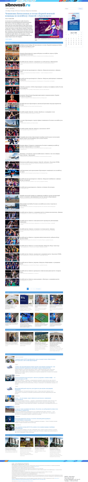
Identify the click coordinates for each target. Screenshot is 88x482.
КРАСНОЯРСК (12, 0)
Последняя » (38, 288)
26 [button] (71, 44)
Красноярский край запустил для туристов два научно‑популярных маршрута (34, 389)
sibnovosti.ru (37, 466)
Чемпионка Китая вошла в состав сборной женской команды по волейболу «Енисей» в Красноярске (30, 14)
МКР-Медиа (12, 8)
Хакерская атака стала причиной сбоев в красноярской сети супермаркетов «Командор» (11, 448)
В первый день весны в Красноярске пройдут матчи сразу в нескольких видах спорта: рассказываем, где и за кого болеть (40, 137)
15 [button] (78, 40)
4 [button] (68, 38)
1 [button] (78, 36)
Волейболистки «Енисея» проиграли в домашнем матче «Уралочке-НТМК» (40, 254)
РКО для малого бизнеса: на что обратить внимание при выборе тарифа (41, 305)
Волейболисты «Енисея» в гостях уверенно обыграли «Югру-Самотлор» (40, 245)
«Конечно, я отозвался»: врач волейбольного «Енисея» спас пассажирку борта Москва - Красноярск (40, 154)
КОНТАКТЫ (70, 460)
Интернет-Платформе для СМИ (23, 480)
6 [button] (73, 38)
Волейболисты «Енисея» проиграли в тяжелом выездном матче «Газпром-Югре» (40, 271)
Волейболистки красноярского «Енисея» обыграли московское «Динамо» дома (40, 70)
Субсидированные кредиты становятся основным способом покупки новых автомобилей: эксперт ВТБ (56, 324)
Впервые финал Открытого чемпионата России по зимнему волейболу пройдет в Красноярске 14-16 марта (39, 146)
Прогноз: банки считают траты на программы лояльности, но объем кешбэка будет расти (26, 305)
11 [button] (68, 40)
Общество (28, 10)
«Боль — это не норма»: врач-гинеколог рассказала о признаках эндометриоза (33, 398)
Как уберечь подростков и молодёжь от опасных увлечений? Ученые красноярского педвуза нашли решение (41, 324)
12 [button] (71, 40)
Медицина (17, 375)
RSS (6, 461)
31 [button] (66, 45)
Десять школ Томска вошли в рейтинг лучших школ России (25, 448)
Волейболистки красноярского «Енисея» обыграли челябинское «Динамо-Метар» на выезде (40, 179)
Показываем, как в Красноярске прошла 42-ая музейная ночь (26, 343)
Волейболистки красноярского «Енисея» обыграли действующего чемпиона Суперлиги (41, 79)
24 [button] (66, 44)
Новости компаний (19, 357)
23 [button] (81, 42)
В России (18, 10)
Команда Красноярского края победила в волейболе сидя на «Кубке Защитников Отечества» (39, 54)
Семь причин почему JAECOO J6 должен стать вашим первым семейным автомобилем (35, 427)
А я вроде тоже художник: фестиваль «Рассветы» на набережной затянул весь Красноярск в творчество (36, 409)
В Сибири (8, 10)
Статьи (7, 8)
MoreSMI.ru (31, 480)
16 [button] (81, 40)
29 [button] (78, 44)
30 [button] (81, 44)
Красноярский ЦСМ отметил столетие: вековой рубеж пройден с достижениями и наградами (33, 419)
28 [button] (76, 44)
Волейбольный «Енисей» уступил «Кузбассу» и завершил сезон (37, 112)
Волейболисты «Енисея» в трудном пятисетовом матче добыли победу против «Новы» (39, 238)
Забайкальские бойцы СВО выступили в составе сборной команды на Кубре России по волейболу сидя (41, 45)
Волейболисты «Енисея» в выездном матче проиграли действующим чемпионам (39, 221)
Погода (18, 0)
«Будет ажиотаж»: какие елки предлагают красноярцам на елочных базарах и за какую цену (41, 343)
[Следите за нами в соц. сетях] (61, 1)
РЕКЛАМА (79, 460)
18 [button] (68, 42)
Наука (16, 364)
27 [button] (73, 44)
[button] (66, 33)
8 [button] (78, 38)
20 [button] (73, 42)
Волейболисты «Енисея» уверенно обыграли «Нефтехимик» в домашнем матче (40, 263)
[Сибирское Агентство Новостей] (17, 4)
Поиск (80, 8)
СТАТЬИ (8, 354)
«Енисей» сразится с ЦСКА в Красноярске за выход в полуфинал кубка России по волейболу (41, 87)
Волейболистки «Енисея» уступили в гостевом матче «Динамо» (37, 229)
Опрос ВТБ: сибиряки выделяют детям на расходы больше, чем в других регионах (56, 305)
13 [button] (73, 40)
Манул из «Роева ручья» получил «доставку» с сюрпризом (41, 448)
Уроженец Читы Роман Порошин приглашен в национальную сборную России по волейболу (39, 95)
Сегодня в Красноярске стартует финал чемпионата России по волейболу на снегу (41, 121)
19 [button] (71, 42)
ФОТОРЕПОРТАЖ (11, 329)
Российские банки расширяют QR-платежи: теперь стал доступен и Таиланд (11, 324)
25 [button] (68, 44)
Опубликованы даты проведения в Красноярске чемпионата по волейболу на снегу (41, 171)
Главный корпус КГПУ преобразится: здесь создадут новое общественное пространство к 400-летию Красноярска (11, 306)
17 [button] (66, 42)
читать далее (8, 39)
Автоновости (18, 424)
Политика (23, 10)
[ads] (74, 21)
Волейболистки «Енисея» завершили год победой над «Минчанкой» (39, 61)
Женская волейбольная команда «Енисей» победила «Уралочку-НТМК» (40, 162)
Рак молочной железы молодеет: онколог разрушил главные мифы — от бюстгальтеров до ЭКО (35, 378)
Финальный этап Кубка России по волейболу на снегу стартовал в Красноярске (38, 204)
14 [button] (76, 40)
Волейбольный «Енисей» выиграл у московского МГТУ (35, 128)
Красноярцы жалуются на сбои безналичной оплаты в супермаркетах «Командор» (55, 448)
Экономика (34, 10)
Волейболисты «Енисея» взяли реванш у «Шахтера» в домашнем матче (39, 279)
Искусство (17, 406)
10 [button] (66, 40)
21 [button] (76, 42)
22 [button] (78, 42)
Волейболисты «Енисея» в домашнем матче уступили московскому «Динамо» (41, 212)
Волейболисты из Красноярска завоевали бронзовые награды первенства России (40, 104)
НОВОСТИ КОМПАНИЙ (12, 292)
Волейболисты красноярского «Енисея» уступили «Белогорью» (37, 187)
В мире (13, 10)
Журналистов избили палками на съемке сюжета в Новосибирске (11, 343)
